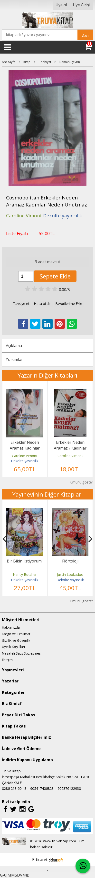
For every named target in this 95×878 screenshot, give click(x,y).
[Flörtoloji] (70, 510)
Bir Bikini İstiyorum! (24, 561)
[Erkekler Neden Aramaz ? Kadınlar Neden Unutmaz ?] (70, 392)
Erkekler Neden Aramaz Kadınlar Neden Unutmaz (25, 448)
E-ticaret (40, 859)
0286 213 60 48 (14, 788)
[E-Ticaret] (55, 859)
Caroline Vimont (25, 455)
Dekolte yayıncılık (24, 461)
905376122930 (69, 788)
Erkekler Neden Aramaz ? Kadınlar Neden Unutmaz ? (70, 448)
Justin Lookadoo (70, 574)
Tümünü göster (80, 482)
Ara (85, 35)
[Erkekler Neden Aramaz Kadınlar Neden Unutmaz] (24, 392)
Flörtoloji (70, 561)
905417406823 (42, 788)
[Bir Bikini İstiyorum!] (24, 510)
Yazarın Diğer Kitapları (47, 375)
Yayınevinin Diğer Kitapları (47, 494)
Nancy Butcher (25, 574)
